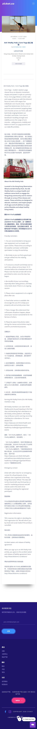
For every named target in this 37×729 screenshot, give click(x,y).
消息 (3, 669)
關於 (3, 666)
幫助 (3, 672)
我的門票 (5, 657)
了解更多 (17, 700)
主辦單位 (5, 654)
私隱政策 (5, 684)
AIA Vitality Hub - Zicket (19, 47)
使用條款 (5, 681)
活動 (3, 651)
